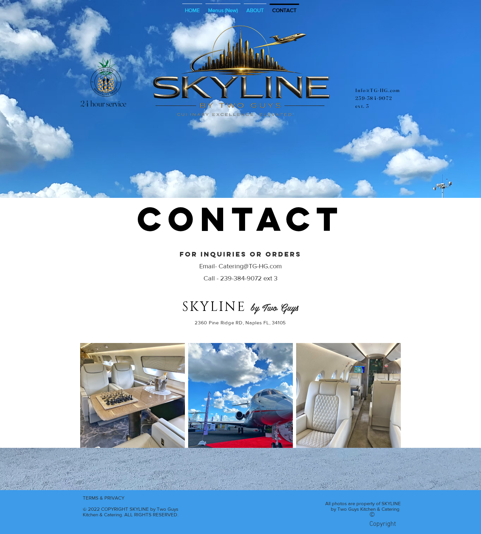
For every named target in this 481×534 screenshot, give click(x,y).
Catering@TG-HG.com (250, 266)
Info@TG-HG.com (378, 90)
